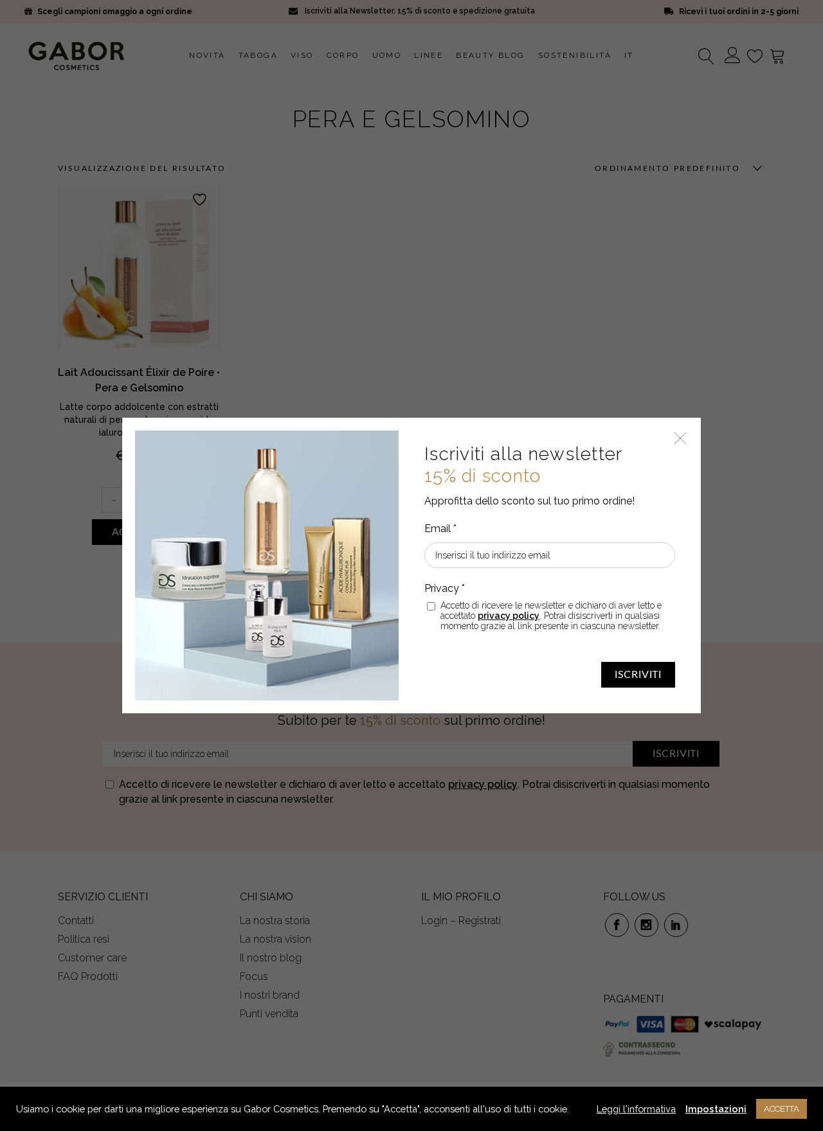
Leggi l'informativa (636, 1108)
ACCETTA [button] (781, 1109)
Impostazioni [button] (715, 1108)
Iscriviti (638, 675)
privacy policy (508, 615)
